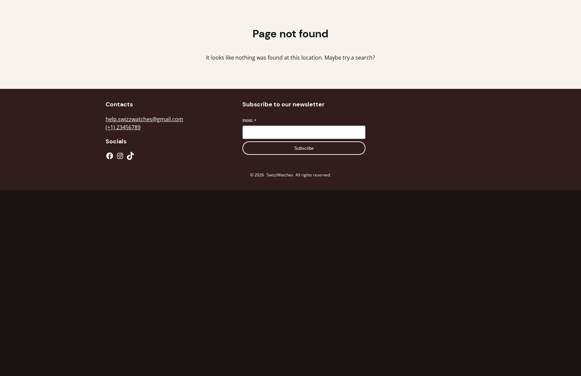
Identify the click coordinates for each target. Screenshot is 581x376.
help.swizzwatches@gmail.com (144, 119)
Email (249, 120)
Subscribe (304, 148)
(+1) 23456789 (123, 127)
